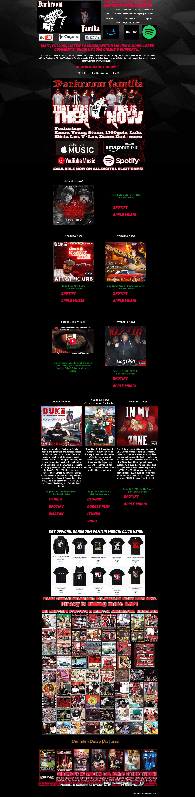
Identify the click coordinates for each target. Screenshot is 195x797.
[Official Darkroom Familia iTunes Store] (131, 32)
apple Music (124, 214)
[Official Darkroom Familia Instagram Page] (69, 37)
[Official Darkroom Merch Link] (98, 565)
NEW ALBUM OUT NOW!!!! (97, 67)
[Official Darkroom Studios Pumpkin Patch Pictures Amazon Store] (98, 767)
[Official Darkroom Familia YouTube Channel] (46, 37)
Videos (137, 9)
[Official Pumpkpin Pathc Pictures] (95, 742)
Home (118, 9)
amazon (56, 514)
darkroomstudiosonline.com (146, 793)
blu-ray (94, 499)
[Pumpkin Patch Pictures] (100, 426)
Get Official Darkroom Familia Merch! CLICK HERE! (96, 531)
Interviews (148, 9)
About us (127, 9)
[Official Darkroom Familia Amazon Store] (111, 32)
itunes (55, 499)
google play (98, 506)
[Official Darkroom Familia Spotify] (149, 32)
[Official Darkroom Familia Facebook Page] (93, 37)
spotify (120, 207)
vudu (92, 521)
